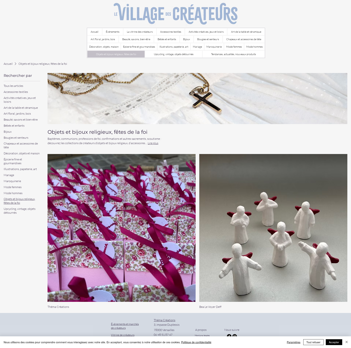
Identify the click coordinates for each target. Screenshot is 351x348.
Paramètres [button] (293, 342)
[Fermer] (346, 342)
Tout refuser (313, 342)
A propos (201, 330)
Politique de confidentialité (196, 342)
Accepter (334, 342)
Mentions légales (202, 335)
